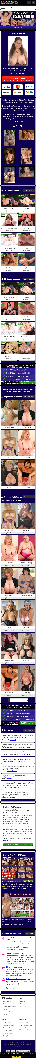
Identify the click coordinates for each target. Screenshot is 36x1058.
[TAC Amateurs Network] (9, 2)
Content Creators (24, 1022)
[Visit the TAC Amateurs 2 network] (18, 870)
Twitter (5, 1014)
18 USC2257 (6, 1022)
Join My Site (25, 391)
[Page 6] (23, 700)
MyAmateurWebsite (9, 922)
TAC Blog (5, 1009)
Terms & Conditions (9, 1025)
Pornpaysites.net (12, 771)
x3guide (9, 778)
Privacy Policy (24, 1055)
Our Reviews (7, 1001)
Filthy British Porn (26, 754)
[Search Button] (29, 2)
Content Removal (8, 1033)
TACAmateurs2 (7, 886)
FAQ (20, 1004)
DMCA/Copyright (8, 1030)
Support (22, 1001)
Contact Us (22, 1006)
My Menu (18, 27)
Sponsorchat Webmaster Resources (26, 1029)
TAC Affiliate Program (26, 1025)
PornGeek (13, 740)
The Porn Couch (22, 761)
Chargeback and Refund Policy (8, 1037)
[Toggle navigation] (33, 2)
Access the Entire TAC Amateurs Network (18, 79)
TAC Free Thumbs (8, 1012)
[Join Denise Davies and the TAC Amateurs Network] (7, 87)
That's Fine (16, 1057)
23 (27, 700)
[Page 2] (21, 700)
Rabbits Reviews (14, 787)
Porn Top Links (11, 797)
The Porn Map (26, 747)
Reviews (5, 840)
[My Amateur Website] (18, 905)
